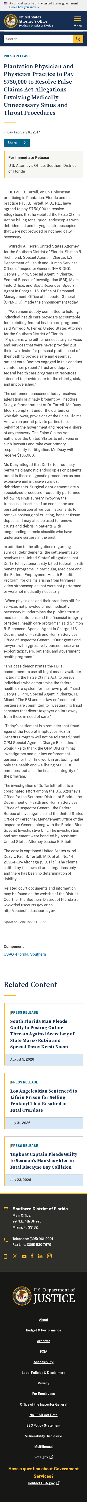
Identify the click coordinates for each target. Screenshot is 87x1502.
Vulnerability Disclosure (43, 1436)
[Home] (29, 27)
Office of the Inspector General (43, 1404)
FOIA (43, 1351)
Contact (41, 1483)
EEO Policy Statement (43, 1425)
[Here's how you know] (43, 5)
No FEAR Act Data (43, 1415)
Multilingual (43, 1447)
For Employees (43, 1394)
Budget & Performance (43, 1330)
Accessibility (44, 1362)
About (43, 1320)
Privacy (43, 1383)
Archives (43, 1341)
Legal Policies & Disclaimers (43, 1373)
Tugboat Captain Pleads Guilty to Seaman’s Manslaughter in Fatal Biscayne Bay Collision (43, 1161)
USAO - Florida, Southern (25, 954)
